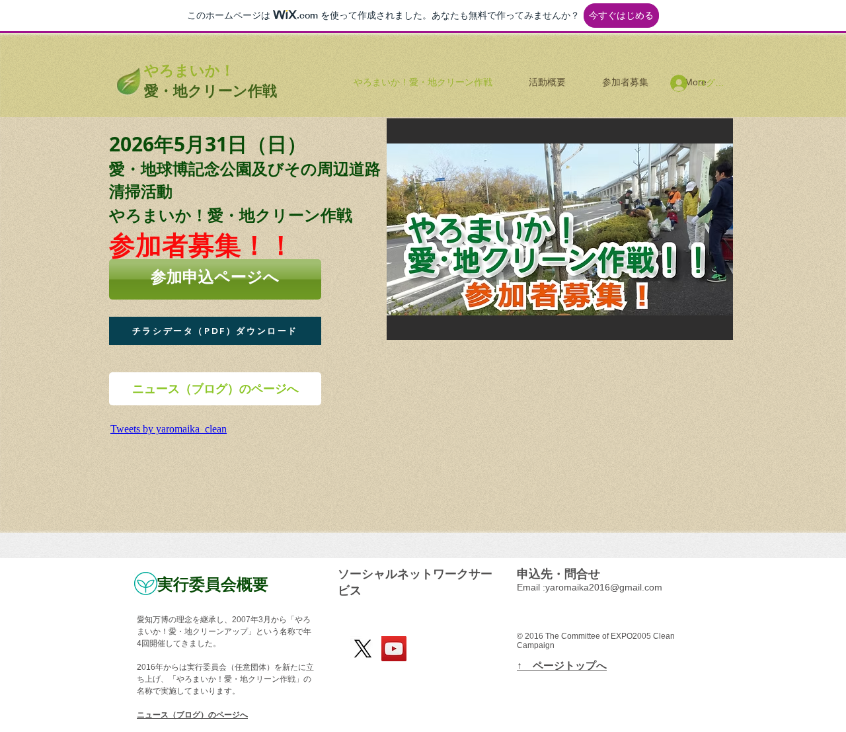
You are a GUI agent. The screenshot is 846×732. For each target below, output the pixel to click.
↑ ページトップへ (562, 665)
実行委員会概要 (212, 584)
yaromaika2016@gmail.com (603, 587)
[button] (517, 229)
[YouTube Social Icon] (393, 648)
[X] (362, 648)
